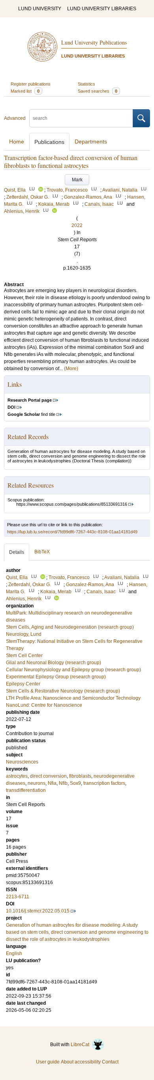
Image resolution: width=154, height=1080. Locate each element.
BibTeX (42, 552)
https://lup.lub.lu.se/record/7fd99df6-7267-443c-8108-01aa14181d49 (72, 531)
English (14, 953)
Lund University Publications (94, 42)
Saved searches (97, 91)
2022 (77, 225)
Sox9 (75, 783)
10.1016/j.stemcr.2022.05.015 (37, 911)
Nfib (63, 783)
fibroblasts (80, 776)
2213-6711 (17, 896)
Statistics (86, 84)
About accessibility (81, 1062)
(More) (71, 368)
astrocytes (17, 776)
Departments (91, 141)
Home (16, 141)
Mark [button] (77, 179)
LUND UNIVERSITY (39, 8)
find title (31, 414)
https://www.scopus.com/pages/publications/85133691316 (71, 504)
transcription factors (104, 783)
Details (16, 552)
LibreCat (81, 1044)
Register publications (31, 84)
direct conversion (48, 776)
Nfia (52, 783)
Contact (110, 1062)
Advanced (15, 118)
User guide (48, 1062)
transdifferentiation (26, 790)
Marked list (25, 91)
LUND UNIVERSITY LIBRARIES (101, 8)
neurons (36, 783)
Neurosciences (22, 762)
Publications (49, 142)
